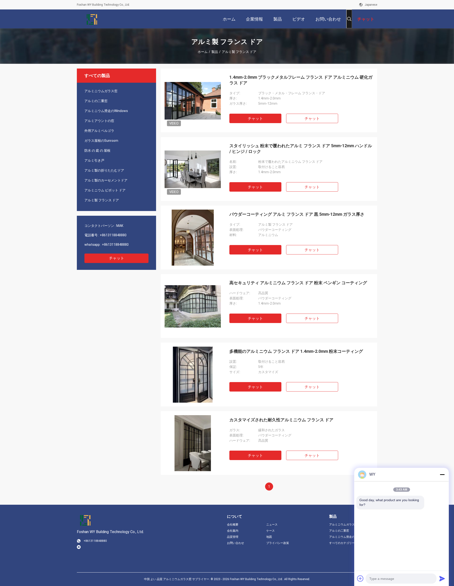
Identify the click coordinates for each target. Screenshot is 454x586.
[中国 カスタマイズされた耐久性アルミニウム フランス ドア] (193, 443)
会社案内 (232, 530)
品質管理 (232, 537)
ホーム (203, 52)
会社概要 (232, 524)
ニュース (272, 524)
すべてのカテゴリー (342, 543)
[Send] (442, 578)
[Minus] (442, 474)
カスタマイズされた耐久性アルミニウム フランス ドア (281, 419)
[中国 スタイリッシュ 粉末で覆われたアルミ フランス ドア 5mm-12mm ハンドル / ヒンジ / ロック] (193, 169)
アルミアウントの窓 (99, 121)
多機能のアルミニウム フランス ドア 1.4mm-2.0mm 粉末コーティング (296, 351)
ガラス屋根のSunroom (101, 140)
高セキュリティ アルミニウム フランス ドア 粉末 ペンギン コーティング (298, 282)
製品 (214, 52)
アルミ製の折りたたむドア (104, 170)
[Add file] (360, 578)
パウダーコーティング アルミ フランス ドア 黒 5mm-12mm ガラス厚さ (296, 214)
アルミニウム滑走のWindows (106, 111)
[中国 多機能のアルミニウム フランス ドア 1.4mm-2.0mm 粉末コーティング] (193, 374)
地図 (269, 537)
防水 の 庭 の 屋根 (97, 150)
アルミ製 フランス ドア (101, 200)
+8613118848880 (113, 235)
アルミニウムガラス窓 (101, 91)
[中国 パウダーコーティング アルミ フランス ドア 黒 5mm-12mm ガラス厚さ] (193, 237)
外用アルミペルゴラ (99, 131)
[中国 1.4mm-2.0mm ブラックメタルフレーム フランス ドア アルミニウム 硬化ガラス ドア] (193, 100)
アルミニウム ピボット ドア (105, 190)
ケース (270, 530)
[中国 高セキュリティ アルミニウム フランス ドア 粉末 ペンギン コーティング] (193, 306)
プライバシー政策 (277, 543)
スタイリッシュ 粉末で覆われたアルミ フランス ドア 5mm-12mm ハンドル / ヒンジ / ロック (300, 148)
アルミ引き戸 (94, 160)
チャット (116, 258)
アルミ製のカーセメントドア (105, 180)
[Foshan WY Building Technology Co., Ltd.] (92, 19)
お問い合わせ (235, 543)
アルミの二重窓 (96, 101)
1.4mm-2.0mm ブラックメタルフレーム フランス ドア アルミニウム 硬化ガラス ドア (300, 80)
